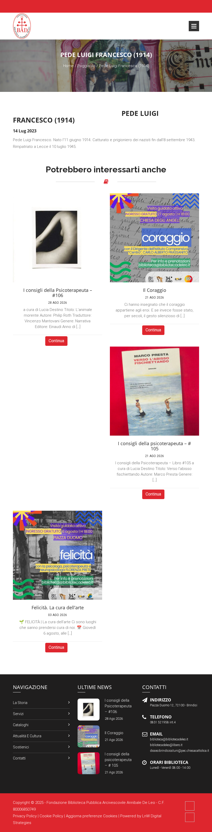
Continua (56, 340)
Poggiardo (86, 65)
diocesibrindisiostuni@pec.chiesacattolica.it (179, 751)
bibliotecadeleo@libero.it (166, 745)
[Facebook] (189, 806)
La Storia (20, 703)
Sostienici (21, 747)
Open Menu (194, 26)
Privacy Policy (25, 816)
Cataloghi (20, 725)
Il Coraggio (114, 733)
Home (68, 65)
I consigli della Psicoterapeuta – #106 (118, 706)
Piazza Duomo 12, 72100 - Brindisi (173, 705)
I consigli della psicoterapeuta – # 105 (118, 760)
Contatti (19, 758)
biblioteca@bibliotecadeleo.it (169, 739)
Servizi (18, 714)
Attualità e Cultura (27, 736)
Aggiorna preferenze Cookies (91, 816)
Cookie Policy (51, 816)
